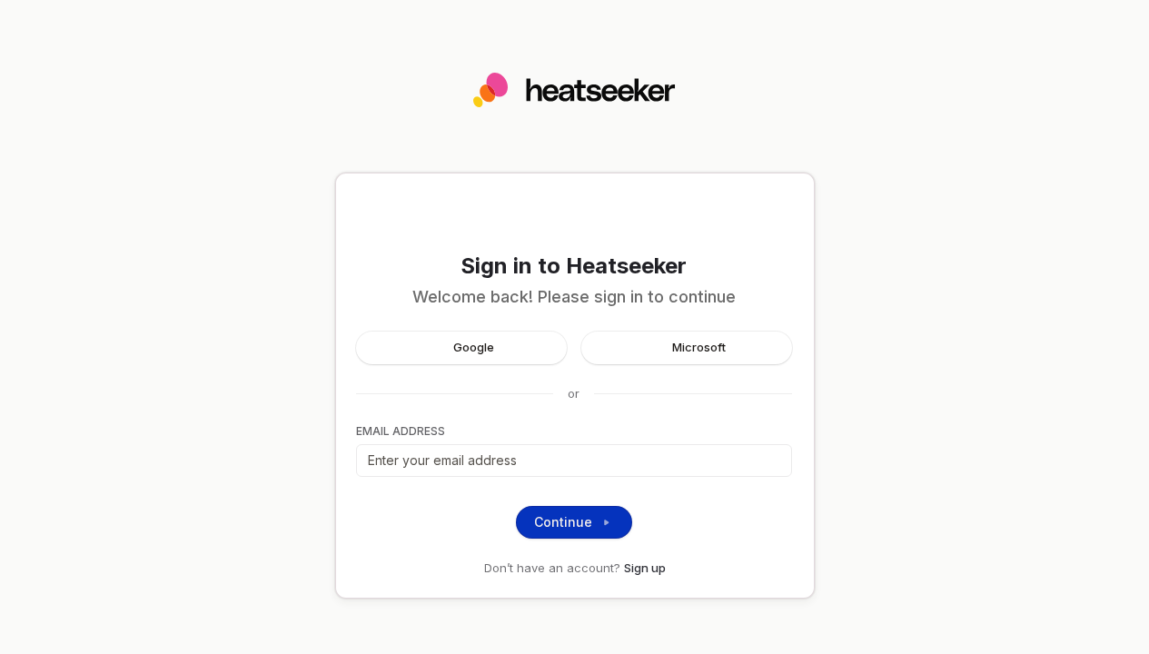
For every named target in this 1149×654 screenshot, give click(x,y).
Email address (400, 431)
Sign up (645, 567)
